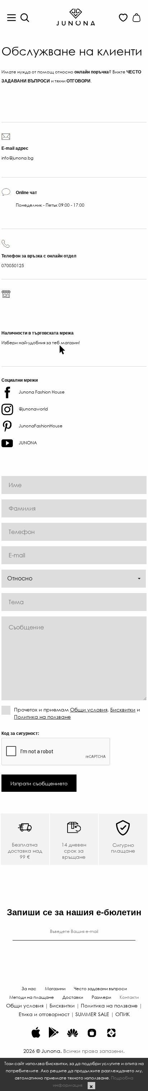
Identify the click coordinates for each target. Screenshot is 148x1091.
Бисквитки (122, 709)
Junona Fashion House (42, 392)
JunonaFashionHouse (41, 425)
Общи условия (88, 709)
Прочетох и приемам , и (77, 713)
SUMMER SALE (92, 1014)
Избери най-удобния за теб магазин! (40, 342)
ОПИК (122, 1014)
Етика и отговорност (44, 1014)
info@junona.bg (17, 158)
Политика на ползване (42, 716)
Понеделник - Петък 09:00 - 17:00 (50, 199)
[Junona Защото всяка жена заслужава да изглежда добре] (76, 16)
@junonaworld (33, 409)
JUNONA (28, 442)
